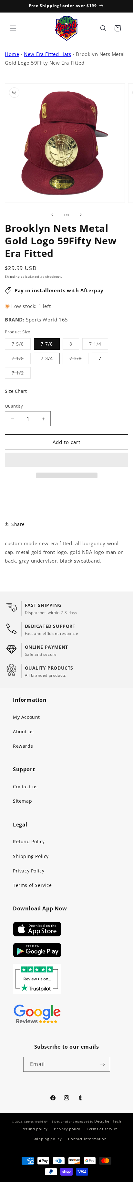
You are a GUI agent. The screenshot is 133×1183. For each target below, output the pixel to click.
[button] (66, 460)
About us (23, 731)
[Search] (103, 28)
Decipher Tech (107, 1121)
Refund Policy (29, 841)
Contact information (87, 1138)
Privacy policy (67, 1128)
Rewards (23, 746)
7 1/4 (98, 345)
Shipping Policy (31, 856)
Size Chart (16, 391)
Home (12, 54)
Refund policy (35, 1128)
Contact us (25, 786)
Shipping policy (47, 1138)
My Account (26, 717)
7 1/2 (21, 374)
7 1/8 (21, 359)
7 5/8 (21, 345)
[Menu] (13, 28)
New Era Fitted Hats (47, 54)
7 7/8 (47, 344)
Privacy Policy (28, 871)
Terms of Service (32, 885)
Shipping (12, 276)
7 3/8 (78, 359)
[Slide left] (52, 215)
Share (18, 524)
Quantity (14, 406)
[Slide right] (81, 215)
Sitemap (22, 801)
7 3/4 (47, 358)
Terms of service (102, 1128)
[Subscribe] (103, 1064)
